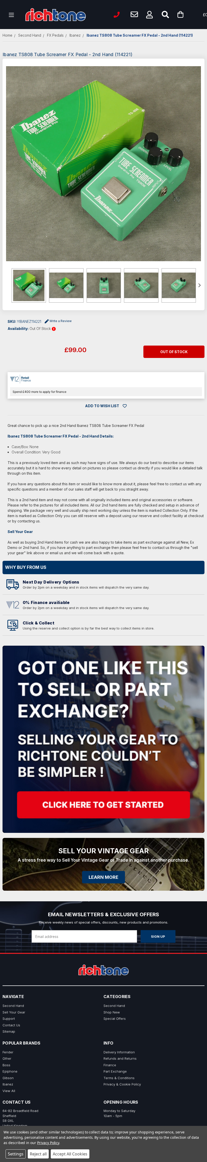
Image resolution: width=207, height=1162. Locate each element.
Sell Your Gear (14, 1012)
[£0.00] (188, 14)
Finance (110, 1065)
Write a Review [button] (60, 321)
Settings (15, 1154)
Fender (8, 1052)
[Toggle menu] (11, 14)
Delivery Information (119, 1052)
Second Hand (13, 1006)
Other (7, 1058)
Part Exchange (115, 1071)
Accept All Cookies (70, 1154)
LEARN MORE (103, 877)
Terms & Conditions (119, 1078)
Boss (6, 1065)
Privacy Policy (48, 1142)
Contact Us (11, 1025)
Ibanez (8, 1084)
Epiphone (10, 1071)
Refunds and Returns (120, 1058)
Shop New (112, 1012)
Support (9, 1018)
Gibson (8, 1078)
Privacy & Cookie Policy (122, 1084)
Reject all (38, 1154)
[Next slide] (199, 285)
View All (9, 1091)
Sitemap (9, 1031)
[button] (149, 14)
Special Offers (115, 1018)
